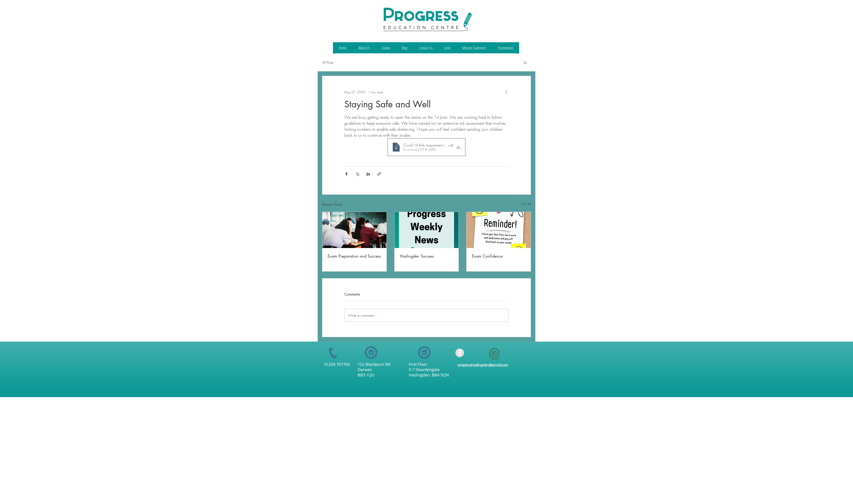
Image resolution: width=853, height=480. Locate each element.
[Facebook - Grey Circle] (459, 352)
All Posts (328, 62)
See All (526, 204)
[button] (525, 62)
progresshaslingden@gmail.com (483, 364)
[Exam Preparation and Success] (354, 230)
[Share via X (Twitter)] (357, 174)
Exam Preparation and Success (354, 256)
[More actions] (506, 92)
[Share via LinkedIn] (368, 174)
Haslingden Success (417, 256)
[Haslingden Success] (427, 230)
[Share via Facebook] (346, 174)
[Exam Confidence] (498, 230)
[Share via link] (379, 174)
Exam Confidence (487, 256)
